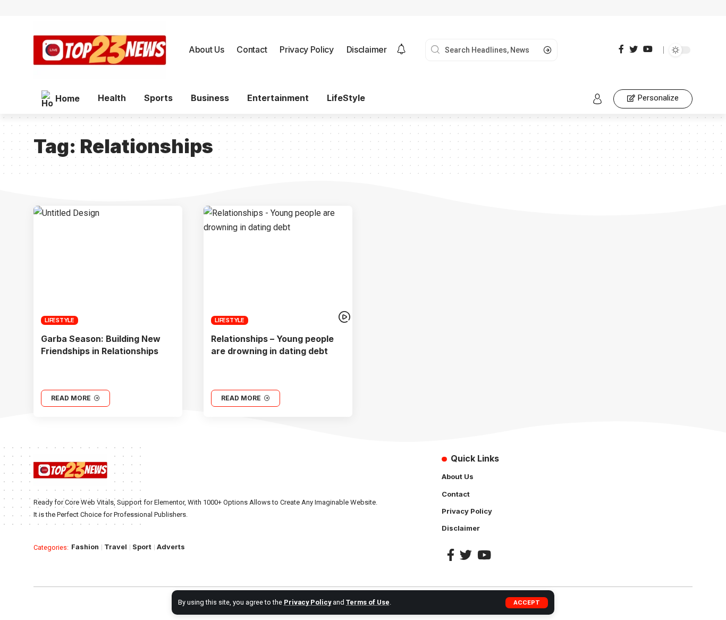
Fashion (85, 547)
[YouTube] (647, 49)
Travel (115, 547)
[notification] (401, 50)
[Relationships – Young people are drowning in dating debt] (278, 265)
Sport (141, 547)
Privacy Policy (307, 602)
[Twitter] (633, 49)
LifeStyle (59, 320)
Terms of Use (368, 602)
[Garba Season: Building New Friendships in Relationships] (107, 265)
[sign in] (597, 99)
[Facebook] (621, 49)
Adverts (171, 547)
